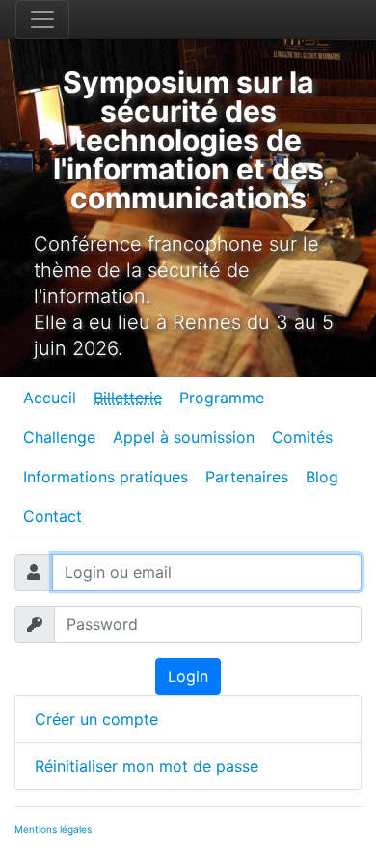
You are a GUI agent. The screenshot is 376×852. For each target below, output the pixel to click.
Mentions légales (53, 829)
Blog (322, 476)
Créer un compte (96, 718)
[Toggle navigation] (42, 19)
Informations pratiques (105, 476)
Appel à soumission (184, 437)
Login (188, 676)
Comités (302, 437)
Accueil (49, 397)
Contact (52, 516)
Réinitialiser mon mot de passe (146, 766)
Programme (221, 397)
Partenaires (246, 476)
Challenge (59, 437)
